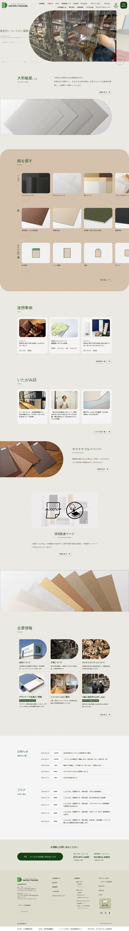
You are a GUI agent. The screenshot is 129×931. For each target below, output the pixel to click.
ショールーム (80, 886)
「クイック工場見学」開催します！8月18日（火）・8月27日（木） (86, 759)
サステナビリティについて (83, 901)
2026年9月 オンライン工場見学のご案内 (77, 753)
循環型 (53, 348)
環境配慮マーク (66, 3)
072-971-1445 (81, 857)
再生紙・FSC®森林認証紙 (83, 906)
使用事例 (80, 7)
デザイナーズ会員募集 (106, 881)
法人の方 (107, 3)
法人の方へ (102, 886)
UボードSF (22, 350)
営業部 (55, 791)
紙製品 (30, 350)
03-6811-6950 (102, 857)
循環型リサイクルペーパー (59, 341)
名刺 (67, 348)
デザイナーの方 (95, 3)
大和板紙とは (61, 7)
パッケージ (22, 341)
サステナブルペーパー (103, 7)
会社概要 (79, 884)
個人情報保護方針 (21, 923)
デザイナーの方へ (104, 878)
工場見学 (75, 3)
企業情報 (77, 878)
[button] (32, 61)
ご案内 (55, 765)
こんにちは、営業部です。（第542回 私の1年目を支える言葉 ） (85, 797)
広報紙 (55, 771)
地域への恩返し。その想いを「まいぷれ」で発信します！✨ (84, 765)
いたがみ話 (89, 7)
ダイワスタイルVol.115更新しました (75, 771)
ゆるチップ (73, 348)
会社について (79, 881)
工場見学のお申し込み (82, 897)
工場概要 (79, 892)
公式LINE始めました (70, 777)
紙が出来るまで (81, 895)
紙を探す (72, 7)
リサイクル (60, 348)
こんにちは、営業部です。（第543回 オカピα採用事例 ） (82, 791)
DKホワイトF (87, 350)
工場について (79, 890)
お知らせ (50, 3)
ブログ (57, 3)
